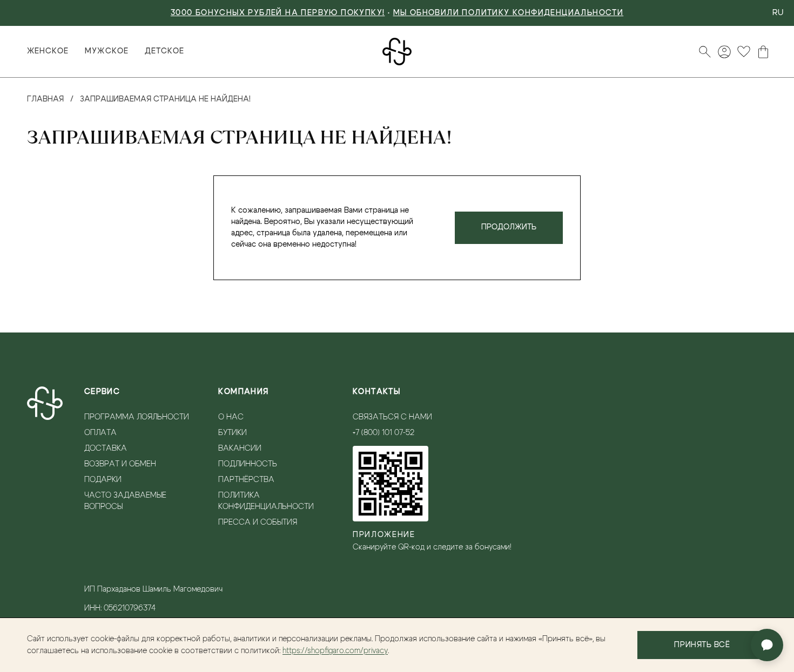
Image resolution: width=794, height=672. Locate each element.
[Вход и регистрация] (724, 51)
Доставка (105, 448)
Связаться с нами (392, 417)
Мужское (106, 51)
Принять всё (702, 645)
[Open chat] (767, 645)
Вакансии (239, 448)
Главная (45, 99)
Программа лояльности (136, 417)
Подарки (103, 480)
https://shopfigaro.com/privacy (335, 651)
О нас (231, 417)
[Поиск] (705, 51)
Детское (164, 51)
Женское (48, 51)
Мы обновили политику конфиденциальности (508, 13)
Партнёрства (246, 480)
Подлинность (247, 464)
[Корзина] (763, 51)
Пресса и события (257, 522)
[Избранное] (743, 51)
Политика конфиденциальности (266, 501)
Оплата (100, 433)
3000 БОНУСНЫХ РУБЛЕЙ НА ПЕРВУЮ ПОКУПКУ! (278, 13)
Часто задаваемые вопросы (125, 501)
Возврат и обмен (120, 464)
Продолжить (508, 227)
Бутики (232, 433)
